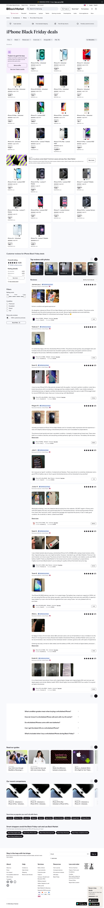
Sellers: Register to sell (43, 883)
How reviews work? (13, 281)
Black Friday (56, 877)
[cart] (96, 9)
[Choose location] (86, 5)
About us (8, 867)
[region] (63, 269)
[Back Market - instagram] (7, 882)
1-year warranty (41, 870)
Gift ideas (55, 874)
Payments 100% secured (44, 890)
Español (96, 5)
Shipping (24, 872)
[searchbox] (44, 8)
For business (85, 9)
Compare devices (57, 870)
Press (7, 870)
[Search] (28, 8)
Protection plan (42, 872)
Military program (42, 881)
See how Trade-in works (17, 69)
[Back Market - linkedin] (7, 885)
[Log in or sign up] (92, 9)
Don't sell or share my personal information (74, 877)
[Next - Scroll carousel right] (96, 259)
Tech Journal (56, 867)
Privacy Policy (72, 880)
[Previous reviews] (91, 696)
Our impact (9, 872)
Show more (35, 437)
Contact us (25, 867)
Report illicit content (74, 882)
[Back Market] (15, 9)
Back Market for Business (44, 888)
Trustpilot (8, 879)
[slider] (8, 296)
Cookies (71, 874)
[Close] (101, 888)
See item (56, 318)
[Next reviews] (96, 696)
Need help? (75, 9)
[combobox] (9, 39)
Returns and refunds (27, 874)
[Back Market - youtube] (15, 882)
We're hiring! (9, 877)
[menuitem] (32, 13)
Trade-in (40, 874)
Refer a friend (41, 867)
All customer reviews (58, 872)
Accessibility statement (12, 874)
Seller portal (41, 885)
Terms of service (73, 867)
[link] (91, 160)
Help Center (25, 870)
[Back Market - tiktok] (11, 882)
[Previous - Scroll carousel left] (91, 259)
